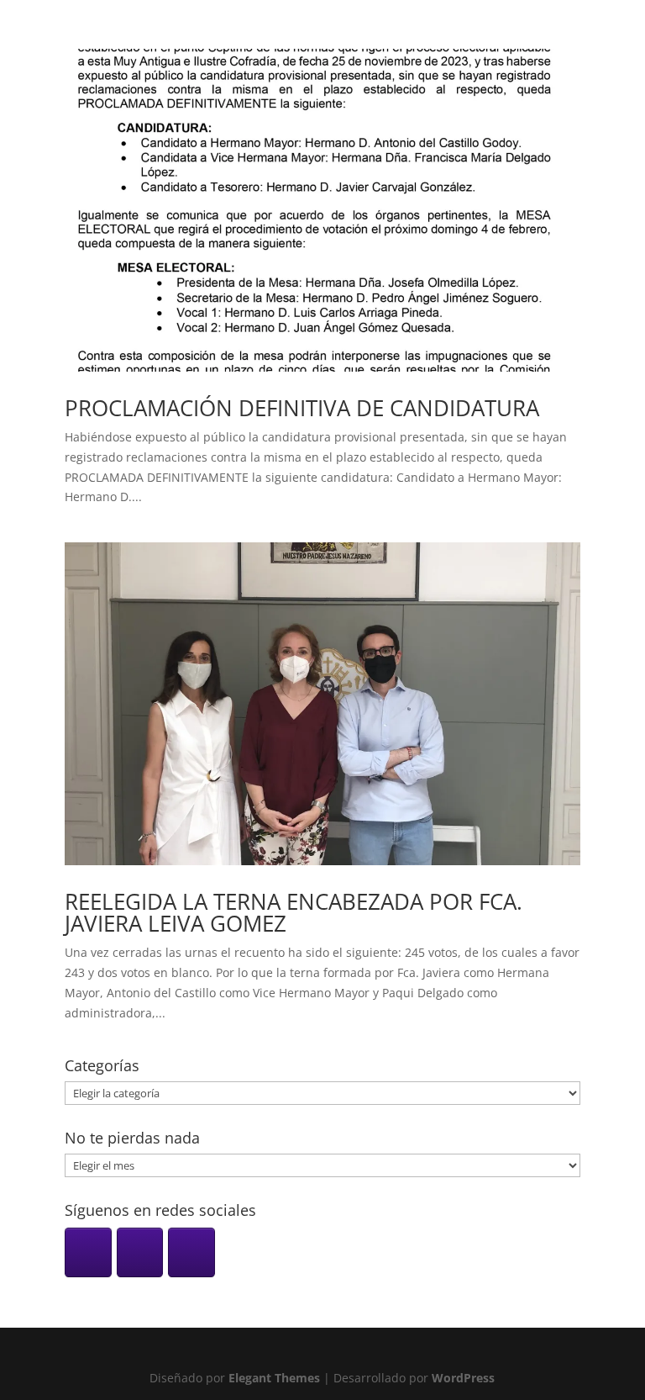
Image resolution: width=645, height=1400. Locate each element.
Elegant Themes (274, 1378)
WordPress (463, 1378)
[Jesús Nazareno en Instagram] (88, 1252)
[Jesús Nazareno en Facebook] (140, 1252)
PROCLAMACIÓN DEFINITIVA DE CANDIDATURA (302, 408)
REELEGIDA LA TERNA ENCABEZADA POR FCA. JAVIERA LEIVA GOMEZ (293, 912)
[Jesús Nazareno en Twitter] (191, 1252)
